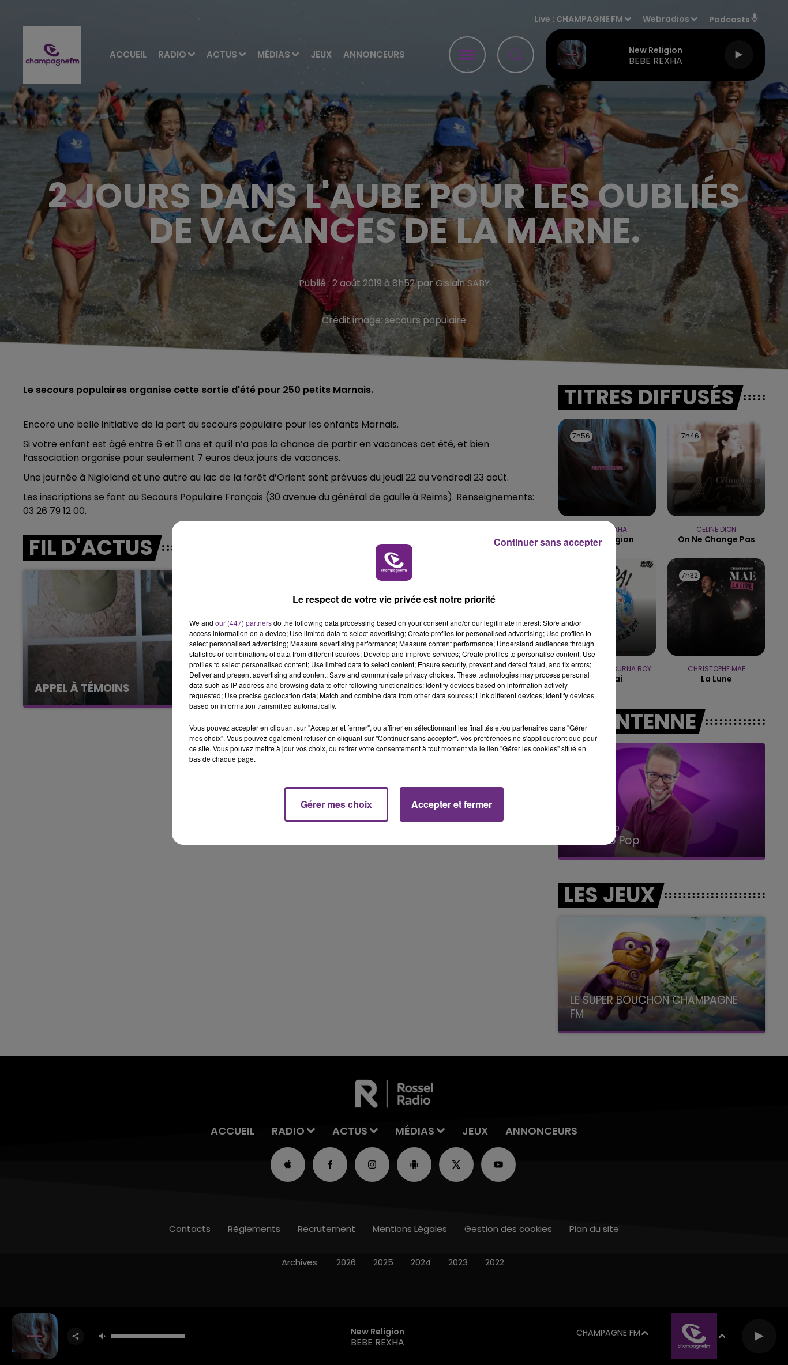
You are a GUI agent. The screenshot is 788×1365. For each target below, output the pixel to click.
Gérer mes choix (336, 804)
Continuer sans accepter (548, 542)
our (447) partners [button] (243, 622)
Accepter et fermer (451, 804)
